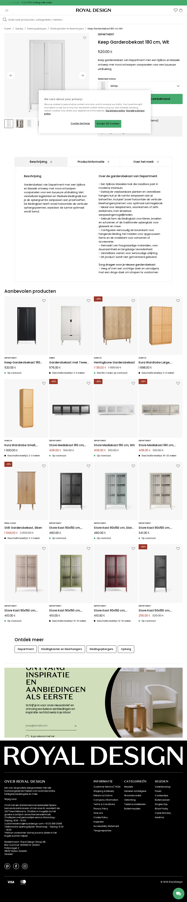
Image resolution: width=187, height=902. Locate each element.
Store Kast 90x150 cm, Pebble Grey (154, 527)
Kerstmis (159, 817)
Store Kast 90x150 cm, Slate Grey (114, 527)
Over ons (98, 813)
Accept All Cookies (108, 123)
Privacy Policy (101, 809)
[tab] (41, 162)
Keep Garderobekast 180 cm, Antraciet (22, 362)
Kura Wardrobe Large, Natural (154, 362)
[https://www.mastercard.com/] (23, 881)
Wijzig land (10, 799)
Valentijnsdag (162, 787)
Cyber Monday (163, 813)
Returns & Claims (103, 795)
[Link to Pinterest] (7, 866)
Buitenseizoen (162, 800)
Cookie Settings (80, 123)
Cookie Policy (101, 817)
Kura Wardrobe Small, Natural (20, 445)
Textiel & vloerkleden (135, 804)
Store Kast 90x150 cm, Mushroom (20, 610)
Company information (106, 800)
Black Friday (161, 809)
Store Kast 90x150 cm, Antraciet (65, 527)
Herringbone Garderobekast (114, 362)
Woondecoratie (132, 795)
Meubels (128, 787)
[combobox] (140, 86)
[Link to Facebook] (16, 866)
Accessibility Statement (106, 826)
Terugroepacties (102, 830)
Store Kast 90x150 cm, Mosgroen (65, 610)
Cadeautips (161, 795)
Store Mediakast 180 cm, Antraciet (66, 445)
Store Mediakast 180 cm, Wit (114, 445)
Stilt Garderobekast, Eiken (23, 527)
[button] (176, 10)
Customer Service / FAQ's (107, 787)
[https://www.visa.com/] (10, 881)
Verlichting (130, 800)
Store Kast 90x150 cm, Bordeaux (109, 610)
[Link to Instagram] (25, 866)
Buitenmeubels (132, 809)
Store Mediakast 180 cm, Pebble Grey (156, 445)
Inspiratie (98, 822)
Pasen (158, 791)
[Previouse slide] (11, 75)
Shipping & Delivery (104, 791)
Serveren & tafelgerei (135, 791)
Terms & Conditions (104, 804)
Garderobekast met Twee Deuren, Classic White (68, 362)
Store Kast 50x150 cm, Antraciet (154, 610)
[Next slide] (82, 75)
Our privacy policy (115, 110)
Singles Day (161, 804)
